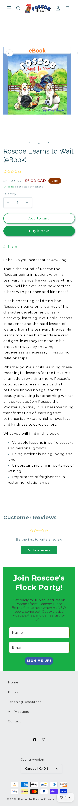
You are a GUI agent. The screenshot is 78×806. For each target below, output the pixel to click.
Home (13, 682)
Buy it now (39, 231)
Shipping (9, 186)
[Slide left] (29, 142)
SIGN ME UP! (39, 661)
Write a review (39, 550)
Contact (14, 721)
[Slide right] (48, 142)
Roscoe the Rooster (30, 799)
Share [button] (12, 246)
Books (13, 692)
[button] (9, 8)
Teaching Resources (24, 702)
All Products (18, 712)
